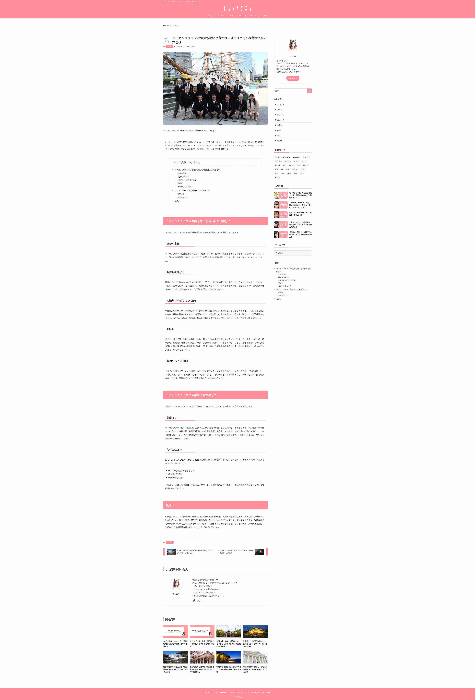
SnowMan (296, 157)
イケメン (278, 161)
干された (295, 169)
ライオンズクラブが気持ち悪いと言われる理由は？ (197, 169)
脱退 (301, 173)
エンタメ (280, 104)
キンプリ (288, 161)
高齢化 (180, 183)
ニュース (169, 46)
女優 (276, 169)
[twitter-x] (198, 600)
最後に (177, 201)
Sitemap (215, 692)
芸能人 (279, 140)
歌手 (279, 130)
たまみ (176, 593)
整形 (283, 173)
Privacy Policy (243, 692)
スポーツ (280, 114)
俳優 (298, 165)
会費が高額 (182, 173)
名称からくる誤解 (184, 186)
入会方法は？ (183, 197)
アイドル (306, 157)
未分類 (279, 125)
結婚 (295, 173)
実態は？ (181, 194)
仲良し (291, 165)
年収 (303, 169)
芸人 (279, 135)
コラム (279, 109)
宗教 (287, 169)
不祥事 (277, 165)
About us (223, 692)
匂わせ (305, 165)
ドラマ (296, 161)
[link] (194, 600)
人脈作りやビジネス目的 (187, 180)
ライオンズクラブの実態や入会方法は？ (192, 190)
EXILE (277, 157)
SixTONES (286, 157)
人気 (284, 165)
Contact (293, 78)
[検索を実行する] (309, 90)
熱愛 (289, 173)
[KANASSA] (237, 8)
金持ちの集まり (184, 176)
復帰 (276, 173)
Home (206, 692)
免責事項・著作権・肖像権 (261, 692)
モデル (304, 161)
